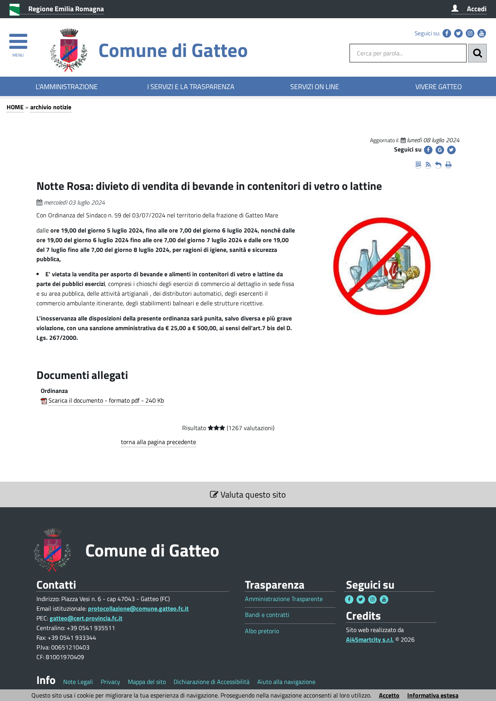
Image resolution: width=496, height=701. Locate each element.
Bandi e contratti (267, 614)
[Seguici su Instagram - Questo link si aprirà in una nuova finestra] (470, 33)
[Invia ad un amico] (438, 164)
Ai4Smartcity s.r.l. (370, 639)
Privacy (110, 681)
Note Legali (78, 681)
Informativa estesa (432, 695)
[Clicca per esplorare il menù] (18, 38)
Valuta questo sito (252, 494)
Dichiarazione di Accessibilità (212, 681)
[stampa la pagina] (448, 164)
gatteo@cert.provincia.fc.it (86, 618)
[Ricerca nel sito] (477, 53)
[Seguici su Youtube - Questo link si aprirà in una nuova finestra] (481, 33)
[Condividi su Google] (440, 150)
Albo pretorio (262, 631)
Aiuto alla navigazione (286, 681)
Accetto (389, 695)
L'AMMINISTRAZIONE (67, 86)
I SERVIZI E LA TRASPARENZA (190, 86)
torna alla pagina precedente (158, 441)
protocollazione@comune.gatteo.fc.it (138, 608)
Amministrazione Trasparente (284, 599)
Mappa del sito (147, 681)
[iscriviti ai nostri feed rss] (428, 164)
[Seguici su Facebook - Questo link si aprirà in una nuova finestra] (447, 33)
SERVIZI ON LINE (314, 86)
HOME (15, 107)
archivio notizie (50, 107)
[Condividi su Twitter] (451, 150)
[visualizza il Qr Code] (418, 164)
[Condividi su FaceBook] (428, 150)
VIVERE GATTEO (438, 86)
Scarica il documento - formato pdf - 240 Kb (106, 400)
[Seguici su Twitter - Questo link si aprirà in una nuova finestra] (458, 33)
